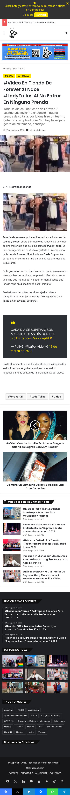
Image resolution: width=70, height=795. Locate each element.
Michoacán (59, 721)
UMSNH (8, 732)
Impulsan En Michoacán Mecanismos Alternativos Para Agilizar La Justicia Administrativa (45, 559)
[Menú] (4, 34)
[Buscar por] (66, 34)
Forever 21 (16, 396)
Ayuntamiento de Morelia (15, 715)
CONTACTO (56, 773)
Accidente (9, 710)
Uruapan (20, 732)
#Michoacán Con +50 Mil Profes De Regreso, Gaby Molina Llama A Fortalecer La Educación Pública (44, 575)
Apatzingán (33, 710)
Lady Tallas (38, 396)
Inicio (8, 68)
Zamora (41, 732)
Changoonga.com (35, 768)
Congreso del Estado (50, 715)
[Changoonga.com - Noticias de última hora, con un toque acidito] (13, 33)
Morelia (7, 726)
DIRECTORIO (27, 773)
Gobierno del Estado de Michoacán (34, 721)
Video (57, 396)
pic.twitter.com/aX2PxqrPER (31, 338)
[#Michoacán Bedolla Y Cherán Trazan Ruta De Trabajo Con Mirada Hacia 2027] (12, 545)
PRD (40, 726)
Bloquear (28, 14)
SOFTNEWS (19, 68)
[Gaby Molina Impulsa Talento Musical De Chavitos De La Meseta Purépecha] (57, 687)
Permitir (41, 14)
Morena (19, 726)
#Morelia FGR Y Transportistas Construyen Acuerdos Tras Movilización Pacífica (41, 512)
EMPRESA (13, 773)
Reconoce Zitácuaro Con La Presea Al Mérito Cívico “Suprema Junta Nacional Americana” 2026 (44, 528)
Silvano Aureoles (54, 726)
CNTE (34, 715)
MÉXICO (9, 76)
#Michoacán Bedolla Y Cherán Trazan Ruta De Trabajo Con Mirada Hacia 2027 (44, 544)
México (30, 726)
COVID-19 (9, 721)
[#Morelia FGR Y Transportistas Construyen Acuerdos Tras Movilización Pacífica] (12, 513)
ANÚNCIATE (41, 773)
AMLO (21, 710)
